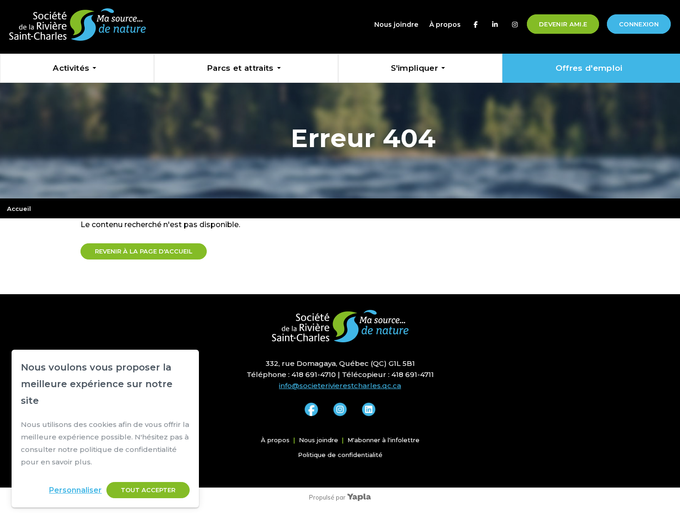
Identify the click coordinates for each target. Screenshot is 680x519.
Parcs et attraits (240, 68)
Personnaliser (75, 490)
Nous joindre (396, 24)
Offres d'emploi (589, 68)
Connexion (639, 24)
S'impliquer (414, 68)
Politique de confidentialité (340, 454)
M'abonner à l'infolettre (383, 440)
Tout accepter (148, 490)
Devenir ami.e (563, 24)
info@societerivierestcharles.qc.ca (340, 385)
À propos (445, 24)
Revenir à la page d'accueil (143, 251)
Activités (71, 68)
